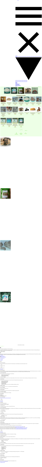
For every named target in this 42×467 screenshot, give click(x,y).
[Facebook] (0, 346)
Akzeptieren (4, 351)
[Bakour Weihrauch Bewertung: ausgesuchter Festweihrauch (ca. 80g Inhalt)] (3, 99)
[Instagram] (1, 346)
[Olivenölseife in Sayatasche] (38, 109)
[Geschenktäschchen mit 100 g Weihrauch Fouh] (9, 109)
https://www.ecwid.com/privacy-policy (4, 461)
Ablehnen (1, 351)
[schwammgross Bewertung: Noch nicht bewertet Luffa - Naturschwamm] (33, 109)
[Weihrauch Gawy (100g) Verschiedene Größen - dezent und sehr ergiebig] (15, 99)
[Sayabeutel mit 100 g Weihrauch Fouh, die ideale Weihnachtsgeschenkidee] (38, 99)
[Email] (3, 346)
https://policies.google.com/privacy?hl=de (19, 426)
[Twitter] (2, 346)
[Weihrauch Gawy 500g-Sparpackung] (15, 109)
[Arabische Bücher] (35, 89)
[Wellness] (28, 89)
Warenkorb (25, 133)
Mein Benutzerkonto (16, 134)
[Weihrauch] (7, 89)
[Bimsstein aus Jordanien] (27, 109)
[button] (26, 130)
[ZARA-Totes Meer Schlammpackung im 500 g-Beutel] (21, 109)
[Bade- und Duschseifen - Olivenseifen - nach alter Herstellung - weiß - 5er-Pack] (21, 120)
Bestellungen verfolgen (21, 134)
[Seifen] (14, 89)
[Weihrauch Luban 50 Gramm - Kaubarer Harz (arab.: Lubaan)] (9, 99)
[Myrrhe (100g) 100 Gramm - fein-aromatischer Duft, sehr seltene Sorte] (33, 99)
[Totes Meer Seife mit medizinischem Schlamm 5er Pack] (3, 120)
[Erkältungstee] (21, 89)
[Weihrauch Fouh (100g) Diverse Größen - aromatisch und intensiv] (27, 99)
